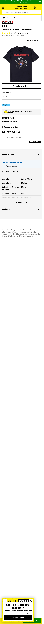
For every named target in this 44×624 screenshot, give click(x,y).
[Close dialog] (31, 601)
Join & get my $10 (18, 618)
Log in (10, 112)
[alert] (21, 164)
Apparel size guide (12, 166)
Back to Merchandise (10, 18)
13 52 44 (23, 3)
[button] (7, 7)
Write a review (22, 33)
